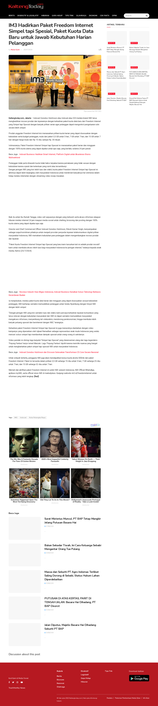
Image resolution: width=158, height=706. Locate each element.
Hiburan (45, 15)
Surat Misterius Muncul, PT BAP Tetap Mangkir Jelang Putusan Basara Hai (72, 520)
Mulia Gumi (15, 50)
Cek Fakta (104, 15)
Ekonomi (93, 15)
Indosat (23, 418)
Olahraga (81, 15)
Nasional (60, 683)
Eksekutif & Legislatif (28, 15)
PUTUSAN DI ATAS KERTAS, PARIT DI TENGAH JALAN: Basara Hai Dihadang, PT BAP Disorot (70, 602)
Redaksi (110, 698)
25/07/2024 (27, 50)
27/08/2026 (50, 526)
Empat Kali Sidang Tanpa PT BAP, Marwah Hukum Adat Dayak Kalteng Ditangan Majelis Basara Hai (138, 101)
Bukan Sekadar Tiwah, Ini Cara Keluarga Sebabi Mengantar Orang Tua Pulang (72, 547)
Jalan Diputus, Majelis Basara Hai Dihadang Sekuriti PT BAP (116, 99)
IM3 (15, 418)
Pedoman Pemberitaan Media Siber (127, 698)
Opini (114, 15)
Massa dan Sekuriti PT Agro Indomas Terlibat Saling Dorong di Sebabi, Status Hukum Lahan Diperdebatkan (71, 575)
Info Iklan (146, 698)
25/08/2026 (50, 583)
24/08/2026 (50, 633)
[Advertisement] (55, 197)
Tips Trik (69, 15)
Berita (12, 15)
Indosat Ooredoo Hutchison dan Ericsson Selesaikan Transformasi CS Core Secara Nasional (59, 352)
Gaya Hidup (57, 15)
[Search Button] (147, 15)
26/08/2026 (50, 553)
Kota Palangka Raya (37, 418)
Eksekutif (84, 671)
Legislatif (85, 675)
